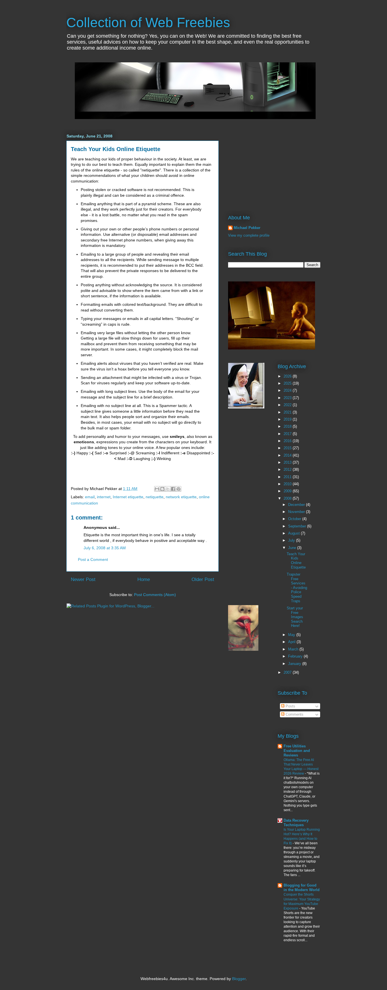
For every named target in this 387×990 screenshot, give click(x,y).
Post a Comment (93, 559)
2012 (288, 469)
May (292, 635)
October (295, 519)
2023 (288, 398)
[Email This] (157, 489)
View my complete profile (248, 235)
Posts (289, 706)
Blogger (239, 978)
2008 (288, 498)
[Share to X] (168, 489)
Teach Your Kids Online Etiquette (115, 149)
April (292, 642)
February (296, 656)
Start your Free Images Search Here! (295, 617)
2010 (288, 484)
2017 (288, 434)
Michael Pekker (247, 228)
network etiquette (181, 497)
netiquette (154, 497)
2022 (288, 405)
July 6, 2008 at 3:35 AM (105, 548)
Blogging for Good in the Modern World (302, 887)
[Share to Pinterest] (178, 489)
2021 (288, 412)
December (297, 505)
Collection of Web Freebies (148, 22)
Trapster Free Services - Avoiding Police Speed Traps (297, 587)
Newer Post (83, 579)
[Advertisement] (263, 165)
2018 (288, 426)
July (292, 540)
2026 (288, 376)
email (90, 497)
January (295, 664)
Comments (293, 714)
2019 (288, 419)
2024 (288, 390)
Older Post (203, 579)
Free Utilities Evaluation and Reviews (297, 750)
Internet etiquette (128, 497)
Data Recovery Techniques (296, 822)
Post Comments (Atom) (155, 594)
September (297, 526)
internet (103, 497)
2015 (288, 448)
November (297, 512)
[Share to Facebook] (173, 489)
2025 (288, 383)
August (294, 533)
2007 (288, 672)
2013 (288, 462)
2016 (288, 441)
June (292, 548)
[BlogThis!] (162, 489)
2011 (288, 477)
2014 (288, 455)
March (293, 649)
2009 (288, 491)
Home (143, 579)
